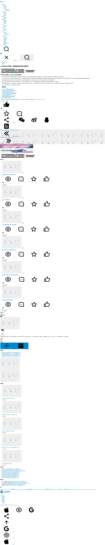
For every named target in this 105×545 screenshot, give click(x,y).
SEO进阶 (5, 7)
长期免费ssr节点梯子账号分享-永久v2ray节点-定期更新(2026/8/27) (11, 352)
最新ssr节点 (91, 489)
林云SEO (1, 68)
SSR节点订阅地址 (24, 489)
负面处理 (5, 26)
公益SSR (74, 489)
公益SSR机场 (77, 489)
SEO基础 (5, 5)
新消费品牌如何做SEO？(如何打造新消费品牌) (9, 174)
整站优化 (5, 12)
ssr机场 (6, 489)
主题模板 (5, 18)
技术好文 (3, 501)
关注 (13, 348)
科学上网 (94, 489)
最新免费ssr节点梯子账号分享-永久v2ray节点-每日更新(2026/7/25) (11, 353)
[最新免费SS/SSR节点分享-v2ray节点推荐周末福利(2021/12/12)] (12, 445)
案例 (2, 24)
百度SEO (5, 13)
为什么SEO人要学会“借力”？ (6, 199)
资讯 (2, 31)
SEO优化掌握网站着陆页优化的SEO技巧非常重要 (9, 224)
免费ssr (69, 489)
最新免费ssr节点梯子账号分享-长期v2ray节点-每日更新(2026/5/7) (11, 355)
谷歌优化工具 (7, 10)
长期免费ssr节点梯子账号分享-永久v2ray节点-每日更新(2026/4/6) (11, 356)
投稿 (1, 53)
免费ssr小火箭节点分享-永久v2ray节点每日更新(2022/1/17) (10, 476)
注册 (2, 52)
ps (0, 489)
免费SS (66, 489)
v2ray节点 (50, 489)
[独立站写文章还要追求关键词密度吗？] (12, 298)
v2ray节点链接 (58, 489)
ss (3, 489)
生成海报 (14, 122)
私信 (27, 348)
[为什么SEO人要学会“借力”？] (12, 197)
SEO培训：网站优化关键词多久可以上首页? (8, 398)
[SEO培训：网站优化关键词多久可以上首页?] (12, 396)
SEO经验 (5, 6)
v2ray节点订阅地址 (54, 489)
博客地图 (3, 500)
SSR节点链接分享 (41, 489)
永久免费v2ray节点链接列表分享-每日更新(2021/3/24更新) (10, 477)
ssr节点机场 (20, 489)
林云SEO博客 (6, 504)
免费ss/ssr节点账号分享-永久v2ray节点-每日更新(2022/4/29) (10, 473)
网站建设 (3, 16)
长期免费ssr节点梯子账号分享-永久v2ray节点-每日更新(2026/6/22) (11, 354)
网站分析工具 (7, 9)
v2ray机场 (46, 489)
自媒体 (5, 29)
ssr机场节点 (9, 489)
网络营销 (3, 19)
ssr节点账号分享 (34, 489)
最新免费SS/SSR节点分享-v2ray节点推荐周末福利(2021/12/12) (11, 447)
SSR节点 (13, 489)
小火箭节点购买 (88, 489)
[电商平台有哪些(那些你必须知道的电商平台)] (12, 429)
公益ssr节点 (79, 489)
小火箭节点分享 (84, 489)
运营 (2, 27)
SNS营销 (5, 22)
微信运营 (5, 28)
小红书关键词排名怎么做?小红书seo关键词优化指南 (9, 414)
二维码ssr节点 (63, 489)
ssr (4, 489)
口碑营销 (5, 20)
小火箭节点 (82, 489)
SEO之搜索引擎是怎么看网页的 (6, 97)
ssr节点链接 (37, 489)
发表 (1, 316)
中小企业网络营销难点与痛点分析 (7, 463)
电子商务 (5, 30)
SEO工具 (5, 8)
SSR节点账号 (29, 489)
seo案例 (5, 25)
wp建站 (5, 17)
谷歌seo (5, 14)
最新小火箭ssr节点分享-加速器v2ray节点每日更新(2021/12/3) (10, 474)
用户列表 (3, 502)
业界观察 (5, 32)
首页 (2, 3)
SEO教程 (3, 4)
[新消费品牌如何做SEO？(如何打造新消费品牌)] (12, 172)
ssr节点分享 (16, 489)
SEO (30, 83)
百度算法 (5, 15)
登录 (1, 52)
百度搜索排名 (12, 74)
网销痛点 (5, 23)
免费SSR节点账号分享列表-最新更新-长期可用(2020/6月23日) (11, 475)
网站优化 (3, 11)
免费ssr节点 (72, 489)
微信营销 (5, 21)
